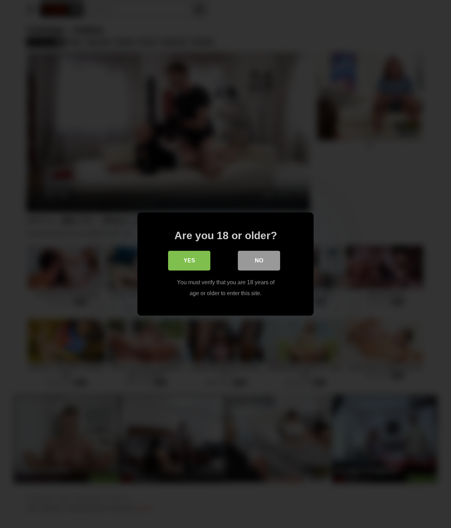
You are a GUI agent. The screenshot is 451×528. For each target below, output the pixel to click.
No (259, 260)
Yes (189, 260)
